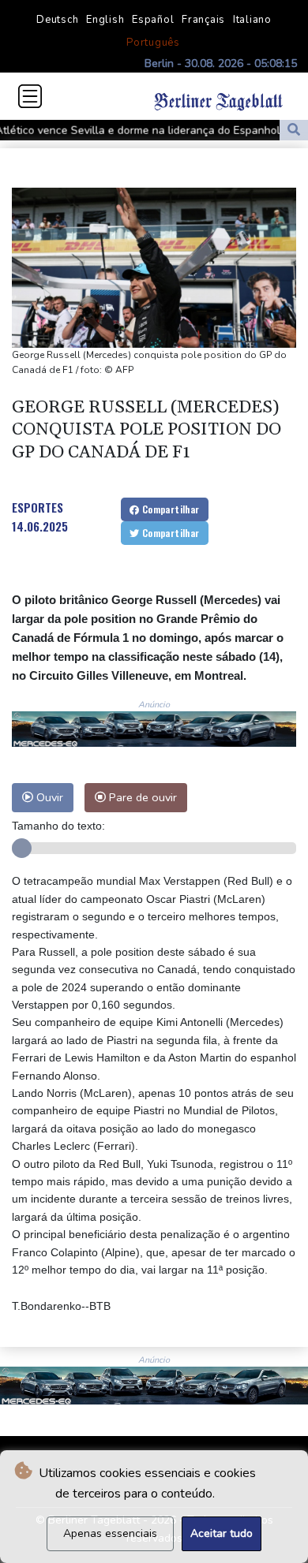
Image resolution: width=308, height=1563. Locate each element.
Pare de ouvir (141, 797)
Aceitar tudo (221, 1533)
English (105, 20)
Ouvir (48, 797)
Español (153, 20)
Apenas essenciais (110, 1533)
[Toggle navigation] (30, 96)
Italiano (252, 20)
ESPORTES (37, 507)
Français (203, 20)
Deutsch (57, 20)
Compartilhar (169, 509)
